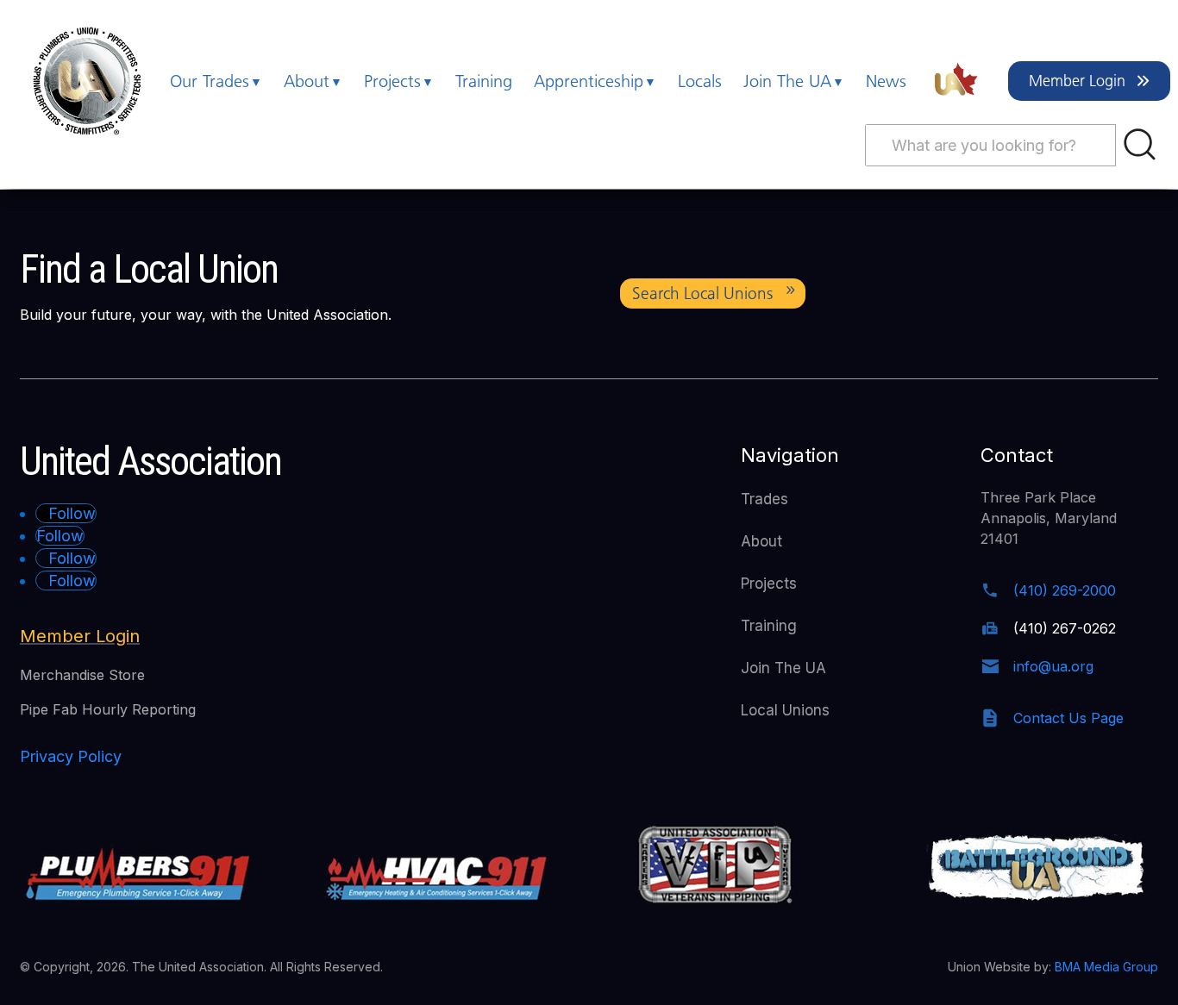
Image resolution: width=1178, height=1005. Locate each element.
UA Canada (957, 81)
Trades (764, 499)
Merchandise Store (82, 675)
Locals (700, 81)
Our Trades (209, 81)
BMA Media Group (1106, 966)
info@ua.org (1053, 666)
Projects (392, 81)
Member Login (1077, 81)
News (886, 81)
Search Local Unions (702, 293)
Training (483, 81)
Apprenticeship (588, 81)
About (306, 81)
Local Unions (785, 710)
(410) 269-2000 (1064, 590)
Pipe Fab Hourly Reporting (108, 709)
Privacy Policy (71, 756)
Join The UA (787, 81)
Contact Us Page (1068, 718)
